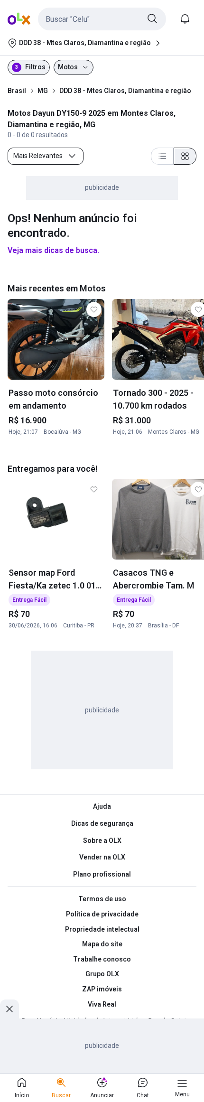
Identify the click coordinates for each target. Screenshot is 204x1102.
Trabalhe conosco (102, 959)
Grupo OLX (102, 974)
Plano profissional (102, 874)
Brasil (17, 90)
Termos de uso (102, 899)
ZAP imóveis (102, 989)
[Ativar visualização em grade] (185, 156)
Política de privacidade (102, 914)
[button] (102, 19)
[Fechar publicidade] (9, 1008)
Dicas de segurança (102, 823)
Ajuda (102, 806)
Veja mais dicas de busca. (53, 250)
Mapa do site (102, 944)
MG (42, 90)
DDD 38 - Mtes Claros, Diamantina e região (125, 90)
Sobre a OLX (102, 840)
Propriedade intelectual (102, 929)
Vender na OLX (102, 857)
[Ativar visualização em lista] (162, 156)
